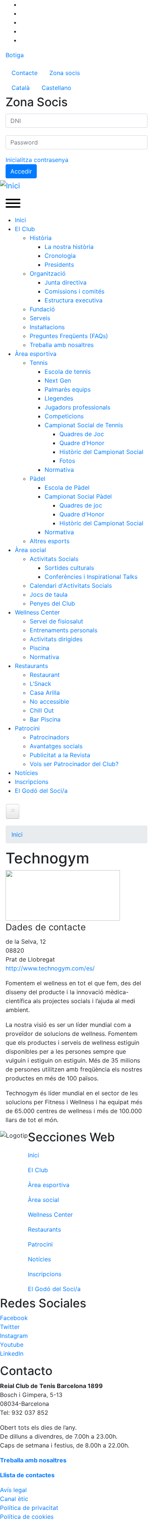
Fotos (67, 460)
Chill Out (42, 710)
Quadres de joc (80, 505)
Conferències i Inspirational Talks (91, 576)
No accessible (49, 701)
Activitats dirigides (56, 639)
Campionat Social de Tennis (84, 425)
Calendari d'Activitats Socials (71, 585)
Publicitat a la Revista (60, 755)
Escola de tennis (68, 371)
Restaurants (31, 666)
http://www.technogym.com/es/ (50, 968)
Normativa (59, 469)
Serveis (40, 318)
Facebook (14, 1318)
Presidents (59, 264)
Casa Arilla (45, 692)
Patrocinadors (49, 737)
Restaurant (45, 674)
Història (41, 237)
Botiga (15, 55)
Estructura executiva (73, 300)
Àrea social (30, 550)
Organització (48, 273)
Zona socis (64, 73)
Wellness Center (37, 612)
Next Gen (58, 380)
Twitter (10, 1326)
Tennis (39, 362)
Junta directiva (66, 282)
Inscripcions (31, 781)
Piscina (39, 648)
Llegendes (59, 398)
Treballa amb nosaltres (62, 344)
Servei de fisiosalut (56, 621)
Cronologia (60, 255)
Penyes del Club (52, 603)
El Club (25, 229)
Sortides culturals (69, 567)
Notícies (26, 773)
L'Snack (40, 683)
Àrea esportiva (35, 353)
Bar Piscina (45, 719)
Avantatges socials (56, 746)
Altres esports (49, 541)
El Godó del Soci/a (41, 790)
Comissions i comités (74, 291)
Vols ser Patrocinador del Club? (74, 764)
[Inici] (10, 185)
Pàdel (37, 478)
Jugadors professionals (77, 407)
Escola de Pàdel (67, 487)
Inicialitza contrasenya (37, 159)
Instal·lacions (47, 327)
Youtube (11, 1344)
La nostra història (69, 246)
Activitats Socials (54, 559)
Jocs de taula (49, 594)
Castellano (56, 87)
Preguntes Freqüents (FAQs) (69, 336)
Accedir (21, 171)
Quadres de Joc (81, 434)
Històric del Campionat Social (101, 451)
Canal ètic (14, 1498)
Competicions (64, 416)
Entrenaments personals (63, 630)
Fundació (42, 309)
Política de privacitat (29, 1507)
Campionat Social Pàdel (78, 496)
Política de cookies (26, 1516)
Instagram (14, 1335)
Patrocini (27, 728)
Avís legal (13, 1490)
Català (21, 87)
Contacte (25, 73)
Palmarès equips (68, 389)
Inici (20, 220)
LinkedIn (11, 1353)
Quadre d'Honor (81, 443)
